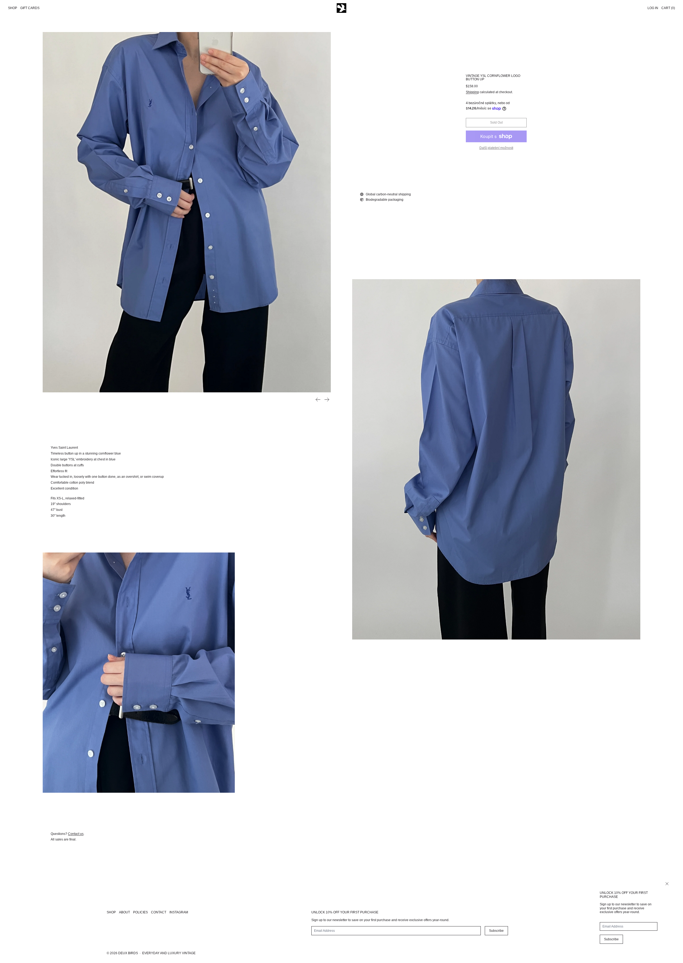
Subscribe (611, 939)
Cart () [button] (668, 8)
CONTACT (158, 912)
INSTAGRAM (178, 912)
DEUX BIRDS (128, 953)
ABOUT (124, 912)
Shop (12, 8)
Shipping (472, 92)
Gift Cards (29, 8)
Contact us (76, 834)
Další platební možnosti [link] (496, 148)
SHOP (111, 912)
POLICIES (140, 912)
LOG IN (653, 8)
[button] (187, 212)
